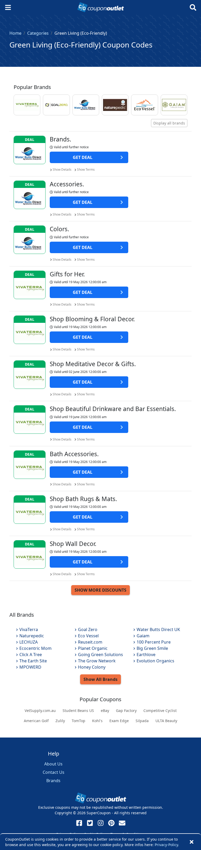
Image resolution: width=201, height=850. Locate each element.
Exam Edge (119, 720)
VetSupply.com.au (40, 710)
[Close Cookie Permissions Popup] (191, 841)
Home (15, 33)
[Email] (122, 823)
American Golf (36, 720)
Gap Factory (126, 710)
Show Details (62, 169)
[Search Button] (193, 7)
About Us (53, 764)
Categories (38, 33)
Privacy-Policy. (167, 844)
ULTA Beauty (166, 720)
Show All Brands (100, 679)
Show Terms (86, 169)
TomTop (78, 720)
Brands (53, 780)
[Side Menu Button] (8, 7)
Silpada (142, 720)
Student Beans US (78, 710)
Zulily (60, 720)
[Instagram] (100, 823)
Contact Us (53, 772)
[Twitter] (90, 823)
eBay (105, 710)
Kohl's (97, 720)
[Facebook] (79, 823)
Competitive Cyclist (160, 710)
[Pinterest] (111, 823)
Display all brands (169, 123)
